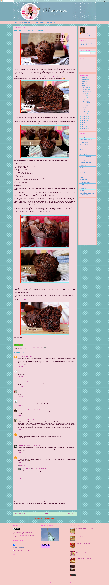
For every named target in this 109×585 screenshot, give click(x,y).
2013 (84, 122)
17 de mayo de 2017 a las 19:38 (29, 401)
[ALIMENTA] (14, 545)
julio (84, 95)
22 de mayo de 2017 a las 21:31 (40, 445)
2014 (84, 120)
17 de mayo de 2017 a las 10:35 (38, 371)
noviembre (86, 87)
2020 (84, 79)
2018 (84, 83)
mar (19, 419)
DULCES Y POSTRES (24, 348)
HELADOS (83, 165)
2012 (84, 124)
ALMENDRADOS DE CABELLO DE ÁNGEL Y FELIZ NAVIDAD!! (84, 552)
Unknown (20, 434)
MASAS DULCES (85, 170)
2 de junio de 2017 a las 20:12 (30, 457)
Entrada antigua (71, 513)
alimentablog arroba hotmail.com (86, 43)
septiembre (86, 91)
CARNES (82, 151)
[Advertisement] (86, 221)
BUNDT (82, 149)
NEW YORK (83, 175)
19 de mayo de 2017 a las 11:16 (27, 419)
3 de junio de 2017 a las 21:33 (39, 468)
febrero (85, 111)
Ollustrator (60, 582)
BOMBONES (84, 147)
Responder (20, 366)
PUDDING (83, 188)
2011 (83, 126)
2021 (84, 77)
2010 (84, 128)
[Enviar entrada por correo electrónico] (45, 347)
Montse (20, 401)
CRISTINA (22, 531)
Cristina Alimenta (26, 468)
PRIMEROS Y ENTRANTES (84, 185)
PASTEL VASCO (79, 536)
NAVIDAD (83, 172)
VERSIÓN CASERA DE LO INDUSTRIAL (87, 193)
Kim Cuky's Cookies (23, 356)
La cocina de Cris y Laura (24, 371)
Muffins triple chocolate (53, 76)
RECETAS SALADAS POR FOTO (45, 22)
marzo (85, 109)
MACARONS (84, 167)
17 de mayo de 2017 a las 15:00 (37, 391)
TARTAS (82, 190)
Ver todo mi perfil (85, 35)
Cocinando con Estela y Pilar (25, 445)
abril (84, 107)
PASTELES (83, 179)
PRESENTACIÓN (85, 182)
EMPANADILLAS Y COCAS (85, 159)
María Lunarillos (22, 299)
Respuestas (22, 465)
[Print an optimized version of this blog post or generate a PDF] (18, 345)
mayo (85, 99)
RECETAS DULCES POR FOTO (23, 22)
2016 (84, 116)
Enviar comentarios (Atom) (48, 518)
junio (84, 97)
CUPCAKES (83, 154)
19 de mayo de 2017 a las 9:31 (34, 409)
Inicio (46, 513)
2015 (84, 118)
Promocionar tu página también (18, 547)
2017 (84, 85)
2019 (84, 81)
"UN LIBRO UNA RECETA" (84, 136)
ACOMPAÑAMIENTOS (86, 139)
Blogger (75, 582)
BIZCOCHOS (84, 144)
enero (85, 113)
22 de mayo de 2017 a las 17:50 (30, 434)
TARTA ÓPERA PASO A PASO (83, 566)
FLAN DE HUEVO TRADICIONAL (84, 558)
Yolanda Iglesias (22, 409)
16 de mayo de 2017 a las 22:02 (36, 356)
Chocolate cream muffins (67, 76)
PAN (81, 177)
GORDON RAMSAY (86, 162)
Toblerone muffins (42, 76)
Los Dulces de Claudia (23, 391)
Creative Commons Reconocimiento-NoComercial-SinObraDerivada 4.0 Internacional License (25, 532)
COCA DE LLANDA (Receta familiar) (84, 528)
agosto (85, 93)
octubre (85, 89)
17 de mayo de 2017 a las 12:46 (30, 381)
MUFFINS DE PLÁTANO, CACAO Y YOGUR (28, 31)
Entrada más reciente (20, 513)
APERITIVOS (84, 142)
